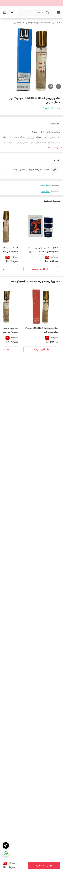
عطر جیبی (17, 22)
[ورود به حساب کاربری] (13, 12)
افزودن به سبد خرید (44, 865)
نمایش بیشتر (57, 147)
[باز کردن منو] (57, 12)
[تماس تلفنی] (6, 845)
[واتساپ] (6, 853)
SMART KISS (49, 108)
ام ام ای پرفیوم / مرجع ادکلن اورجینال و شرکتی (43, 22)
